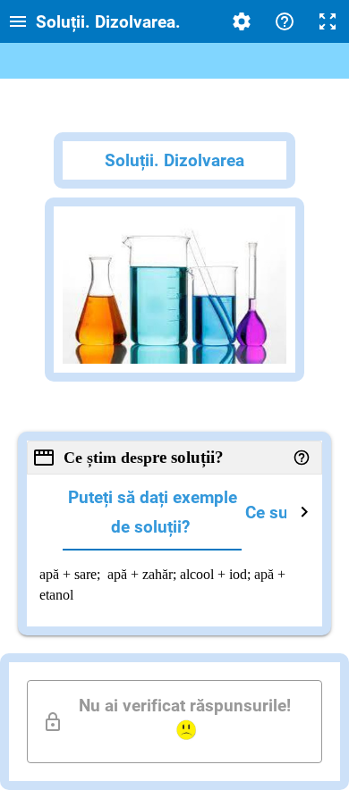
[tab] (152, 513)
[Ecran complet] (327, 21)
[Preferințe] (241, 21)
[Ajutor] (284, 21)
